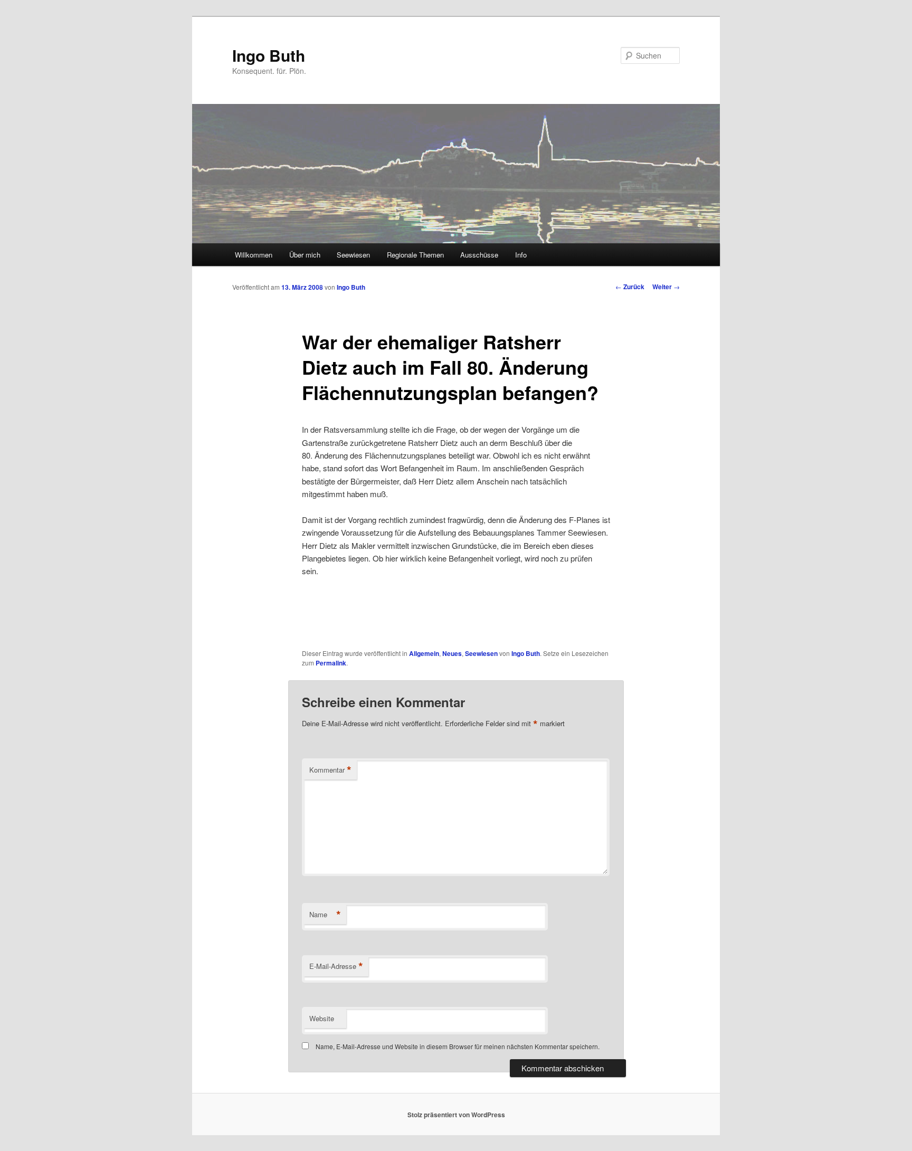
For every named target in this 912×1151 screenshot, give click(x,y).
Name (325, 914)
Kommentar (330, 770)
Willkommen (253, 255)
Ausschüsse (479, 255)
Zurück (629, 286)
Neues (452, 653)
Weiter (666, 286)
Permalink (331, 663)
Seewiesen (353, 255)
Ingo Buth (268, 55)
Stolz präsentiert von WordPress (456, 1114)
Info (521, 255)
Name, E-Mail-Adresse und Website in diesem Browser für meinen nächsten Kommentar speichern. (458, 1046)
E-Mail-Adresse (336, 966)
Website (321, 1018)
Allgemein (424, 653)
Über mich (304, 255)
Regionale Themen (415, 255)
